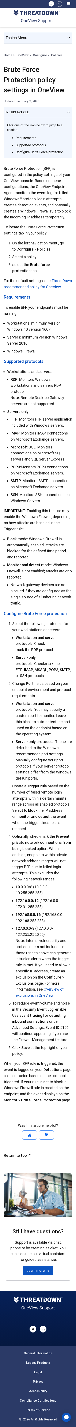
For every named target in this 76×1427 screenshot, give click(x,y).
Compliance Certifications (38, 1400)
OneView (22, 55)
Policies (56, 55)
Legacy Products (38, 1362)
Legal (38, 1372)
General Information (38, 1353)
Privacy (38, 1381)
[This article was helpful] (29, 1135)
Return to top (16, 1155)
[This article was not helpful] (46, 1135)
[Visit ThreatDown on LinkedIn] (43, 1329)
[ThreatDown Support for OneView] (38, 17)
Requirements (26, 138)
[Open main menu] (68, 4)
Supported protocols (31, 145)
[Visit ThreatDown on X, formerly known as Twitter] (33, 1329)
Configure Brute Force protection (40, 152)
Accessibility (38, 1391)
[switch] (51, 4)
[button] (59, 4)
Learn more (36, 1271)
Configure (40, 55)
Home (8, 55)
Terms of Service (38, 1410)
